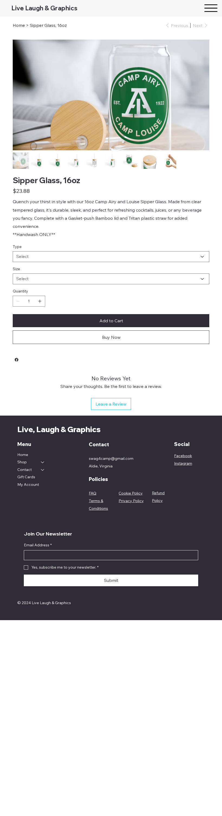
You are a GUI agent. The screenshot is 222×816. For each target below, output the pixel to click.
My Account (28, 484)
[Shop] (43, 462)
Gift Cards (26, 476)
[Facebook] (16, 359)
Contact (24, 469)
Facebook (183, 455)
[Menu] (211, 8)
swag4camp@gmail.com (111, 458)
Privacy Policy (131, 500)
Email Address (38, 545)
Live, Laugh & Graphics (59, 429)
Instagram (183, 463)
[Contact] (43, 470)
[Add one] (39, 301)
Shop (22, 462)
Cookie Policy (131, 493)
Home (22, 454)
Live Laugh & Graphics (44, 8)
